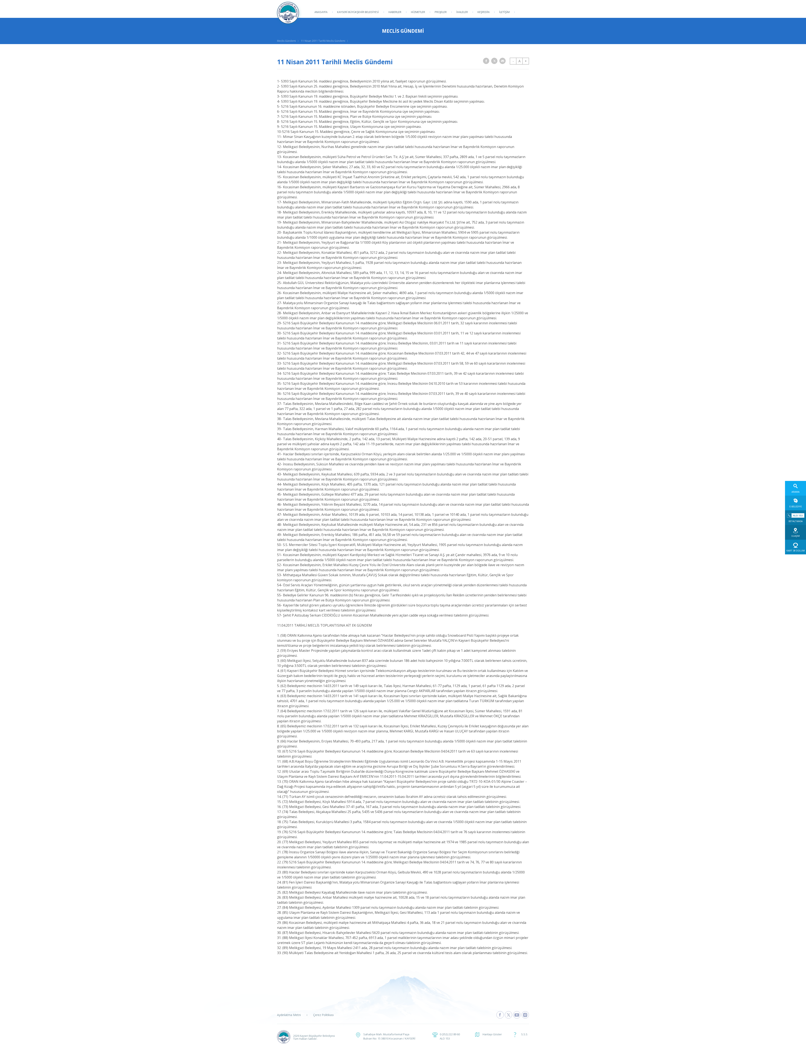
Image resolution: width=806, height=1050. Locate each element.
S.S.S (524, 1034)
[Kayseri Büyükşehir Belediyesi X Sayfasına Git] (508, 1015)
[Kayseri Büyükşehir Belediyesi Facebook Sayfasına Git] (500, 1015)
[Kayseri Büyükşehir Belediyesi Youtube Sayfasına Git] (517, 1015)
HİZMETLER (418, 12)
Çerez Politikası (323, 1015)
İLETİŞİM (504, 12)
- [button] (513, 61)
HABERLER (395, 12)
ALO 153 (445, 1038)
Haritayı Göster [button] (492, 1034)
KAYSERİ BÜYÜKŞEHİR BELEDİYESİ (358, 12)
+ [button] (526, 61)
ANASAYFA (320, 12)
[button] (486, 61)
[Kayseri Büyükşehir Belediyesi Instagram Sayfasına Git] (525, 1015)
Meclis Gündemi (286, 41)
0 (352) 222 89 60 (450, 1034)
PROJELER (441, 12)
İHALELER (462, 12)
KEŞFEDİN (483, 12)
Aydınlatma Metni (289, 1015)
